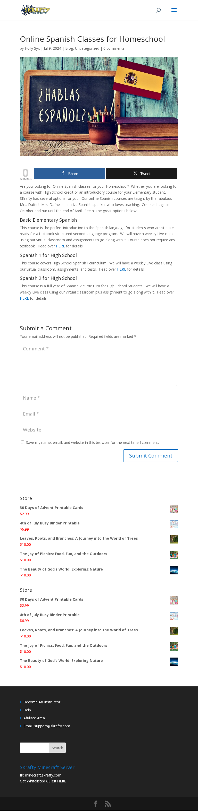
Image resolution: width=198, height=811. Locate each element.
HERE (60, 246)
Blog (69, 48)
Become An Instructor (41, 702)
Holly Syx (32, 48)
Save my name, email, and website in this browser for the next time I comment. (92, 442)
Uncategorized (87, 48)
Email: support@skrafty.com (46, 725)
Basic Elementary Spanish (48, 220)
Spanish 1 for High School (48, 255)
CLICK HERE (56, 781)
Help (27, 710)
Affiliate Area (34, 717)
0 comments (114, 48)
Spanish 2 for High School (48, 278)
